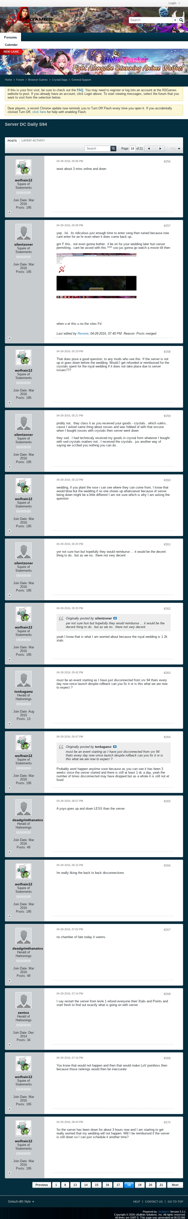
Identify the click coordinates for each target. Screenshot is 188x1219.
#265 (167, 801)
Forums (10, 37)
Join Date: (20, 200)
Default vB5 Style (20, 1201)
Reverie (83, 333)
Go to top (175, 1201)
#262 (167, 608)
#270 (167, 1122)
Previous (41, 1185)
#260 (167, 480)
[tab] (12, 140)
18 (129, 1185)
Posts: (20, 207)
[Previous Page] (148, 148)
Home (8, 79)
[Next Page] (160, 148)
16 (107, 1185)
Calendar (11, 45)
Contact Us (154, 1201)
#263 (167, 673)
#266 (167, 865)
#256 (167, 161)
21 (161, 1185)
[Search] (181, 20)
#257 (167, 225)
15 (96, 1185)
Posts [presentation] (12, 140)
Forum (20, 79)
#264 (167, 737)
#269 (167, 1058)
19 (139, 1185)
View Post (115, 618)
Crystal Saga (59, 79)
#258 (167, 351)
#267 (167, 929)
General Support (81, 79)
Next (175, 1185)
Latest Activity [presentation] (33, 140)
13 (75, 1185)
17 (118, 1185)
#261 (167, 544)
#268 (167, 994)
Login (173, 3)
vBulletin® (163, 1211)
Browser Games (38, 79)
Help (136, 1201)
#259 (167, 416)
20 (150, 1185)
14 (86, 1185)
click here (39, 112)
